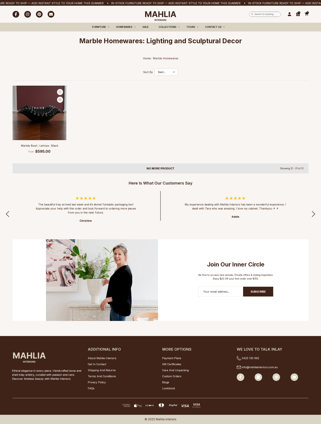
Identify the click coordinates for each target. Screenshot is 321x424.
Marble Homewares (165, 58)
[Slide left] (7, 214)
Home (147, 58)
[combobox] (267, 14)
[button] (306, 14)
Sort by (148, 72)
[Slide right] (313, 214)
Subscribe (258, 291)
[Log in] (289, 14)
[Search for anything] (265, 14)
